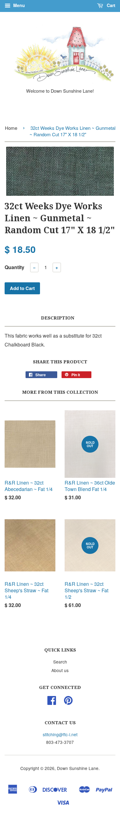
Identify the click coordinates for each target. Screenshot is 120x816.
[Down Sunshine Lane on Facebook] (51, 702)
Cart (110, 5)
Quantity (14, 267)
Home (11, 128)
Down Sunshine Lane (77, 768)
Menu (18, 5)
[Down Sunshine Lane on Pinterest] (68, 702)
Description (57, 318)
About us (60, 670)
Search (60, 662)
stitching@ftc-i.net (60, 734)
